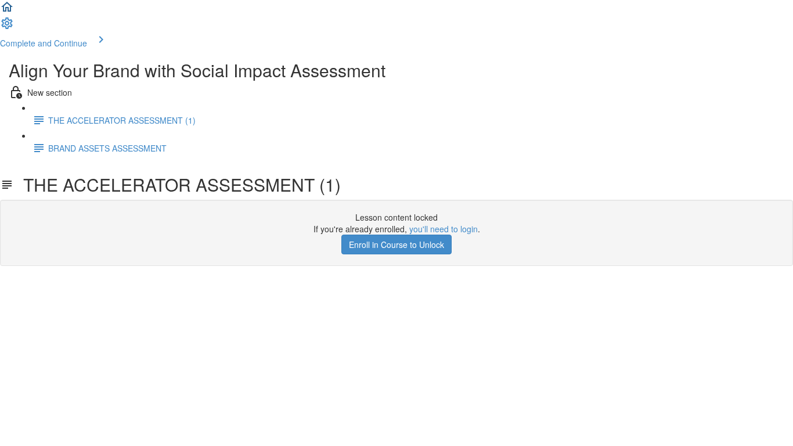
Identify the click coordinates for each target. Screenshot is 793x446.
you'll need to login (443, 229)
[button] (7, 10)
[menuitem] (7, 27)
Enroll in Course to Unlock (396, 244)
